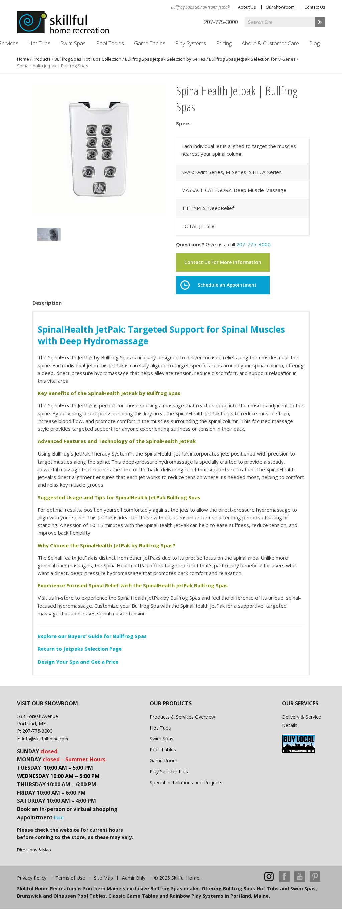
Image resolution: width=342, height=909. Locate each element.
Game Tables (149, 43)
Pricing (224, 43)
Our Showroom (280, 7)
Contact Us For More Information (222, 262)
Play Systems (190, 43)
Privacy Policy (31, 878)
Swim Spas (73, 43)
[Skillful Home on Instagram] (269, 880)
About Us (247, 7)
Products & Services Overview (182, 717)
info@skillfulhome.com (45, 739)
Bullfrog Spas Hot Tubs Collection (87, 59)
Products (42, 59)
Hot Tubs (39, 43)
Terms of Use (70, 878)
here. (59, 817)
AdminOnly (133, 878)
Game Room (163, 760)
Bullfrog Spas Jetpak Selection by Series (165, 59)
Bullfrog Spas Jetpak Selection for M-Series (252, 59)
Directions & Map (34, 850)
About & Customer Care (270, 43)
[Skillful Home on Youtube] (299, 880)
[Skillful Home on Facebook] (284, 880)
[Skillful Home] (63, 22)
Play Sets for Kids (169, 771)
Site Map (103, 878)
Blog (314, 43)
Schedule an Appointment (227, 285)
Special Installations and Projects (186, 782)
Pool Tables (110, 43)
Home (23, 59)
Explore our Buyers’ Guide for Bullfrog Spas (92, 636)
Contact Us (314, 7)
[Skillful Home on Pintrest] (315, 880)
